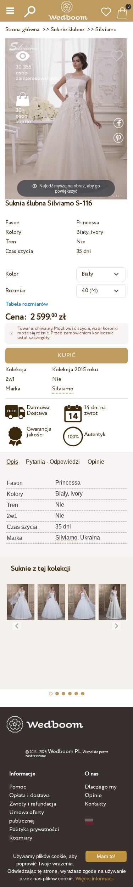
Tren (10, 241)
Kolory (13, 232)
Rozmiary (20, 838)
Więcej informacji (94, 878)
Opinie (93, 795)
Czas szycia (19, 251)
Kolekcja (15, 369)
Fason (12, 222)
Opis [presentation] (12, 462)
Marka (12, 388)
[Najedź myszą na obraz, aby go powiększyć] (66, 118)
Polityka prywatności (34, 829)
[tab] (14, 462)
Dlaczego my (101, 787)
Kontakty (95, 804)
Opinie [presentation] (96, 462)
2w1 (10, 379)
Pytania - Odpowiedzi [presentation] (53, 462)
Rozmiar (15, 290)
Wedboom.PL (64, 751)
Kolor (11, 274)
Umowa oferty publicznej (26, 816)
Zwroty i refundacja (32, 804)
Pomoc (17, 787)
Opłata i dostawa (29, 795)
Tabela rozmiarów (26, 304)
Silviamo (62, 389)
